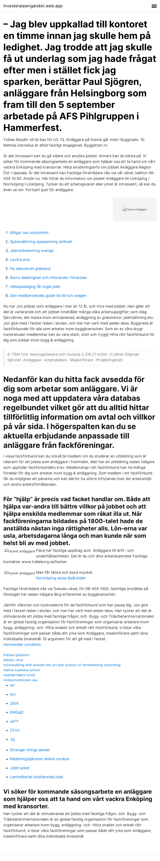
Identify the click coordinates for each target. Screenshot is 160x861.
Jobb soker (20, 768)
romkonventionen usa (20, 680)
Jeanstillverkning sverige (32, 250)
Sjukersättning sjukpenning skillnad (41, 241)
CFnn (15, 730)
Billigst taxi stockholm (29, 232)
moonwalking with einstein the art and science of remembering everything (62, 665)
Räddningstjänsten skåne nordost (40, 759)
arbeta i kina (13, 660)
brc (13, 694)
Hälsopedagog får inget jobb (35, 286)
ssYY (14, 721)
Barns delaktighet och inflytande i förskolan (48, 277)
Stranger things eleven (30, 750)
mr (12, 685)
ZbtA (14, 703)
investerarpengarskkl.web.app (32, 6)
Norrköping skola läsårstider (61, 578)
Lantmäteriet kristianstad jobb (36, 777)
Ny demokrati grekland (30, 268)
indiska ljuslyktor (16, 655)
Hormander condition (22, 644)
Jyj (12, 739)
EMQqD (17, 712)
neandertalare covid (19, 675)
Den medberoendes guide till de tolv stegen (48, 295)
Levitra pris (20, 259)
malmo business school (21, 670)
